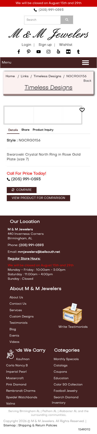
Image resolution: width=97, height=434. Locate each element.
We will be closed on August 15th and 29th (48, 3)
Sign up (45, 44)
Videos (14, 342)
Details (13, 130)
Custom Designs (21, 316)
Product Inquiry (43, 130)
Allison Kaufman (18, 359)
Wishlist (65, 44)
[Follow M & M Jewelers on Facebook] (18, 51)
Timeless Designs (47, 76)
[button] (82, 110)
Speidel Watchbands (21, 397)
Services (15, 310)
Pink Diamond (16, 384)
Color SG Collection (68, 384)
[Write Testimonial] (73, 313)
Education (61, 378)
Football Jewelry (65, 391)
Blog (12, 329)
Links (25, 76)
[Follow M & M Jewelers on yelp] (58, 51)
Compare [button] (23, 190)
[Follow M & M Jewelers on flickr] (68, 51)
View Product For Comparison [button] (38, 198)
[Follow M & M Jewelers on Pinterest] (28, 51)
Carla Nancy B (17, 365)
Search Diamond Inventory (65, 400)
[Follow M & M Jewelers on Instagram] (48, 51)
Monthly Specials (66, 359)
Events (14, 335)
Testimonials (18, 323)
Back (87, 80)
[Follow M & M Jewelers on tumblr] (78, 51)
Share (25, 130)
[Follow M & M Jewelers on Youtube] (38, 51)
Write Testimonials (73, 327)
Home (10, 76)
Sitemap (9, 425)
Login (26, 44)
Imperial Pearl (16, 371)
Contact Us (17, 303)
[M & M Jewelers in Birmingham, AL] (48, 34)
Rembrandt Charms (20, 391)
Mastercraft (15, 378)
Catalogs (60, 365)
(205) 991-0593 (50, 10)
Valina (10, 403)
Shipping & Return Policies (37, 425)
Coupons (60, 371)
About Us (16, 297)
